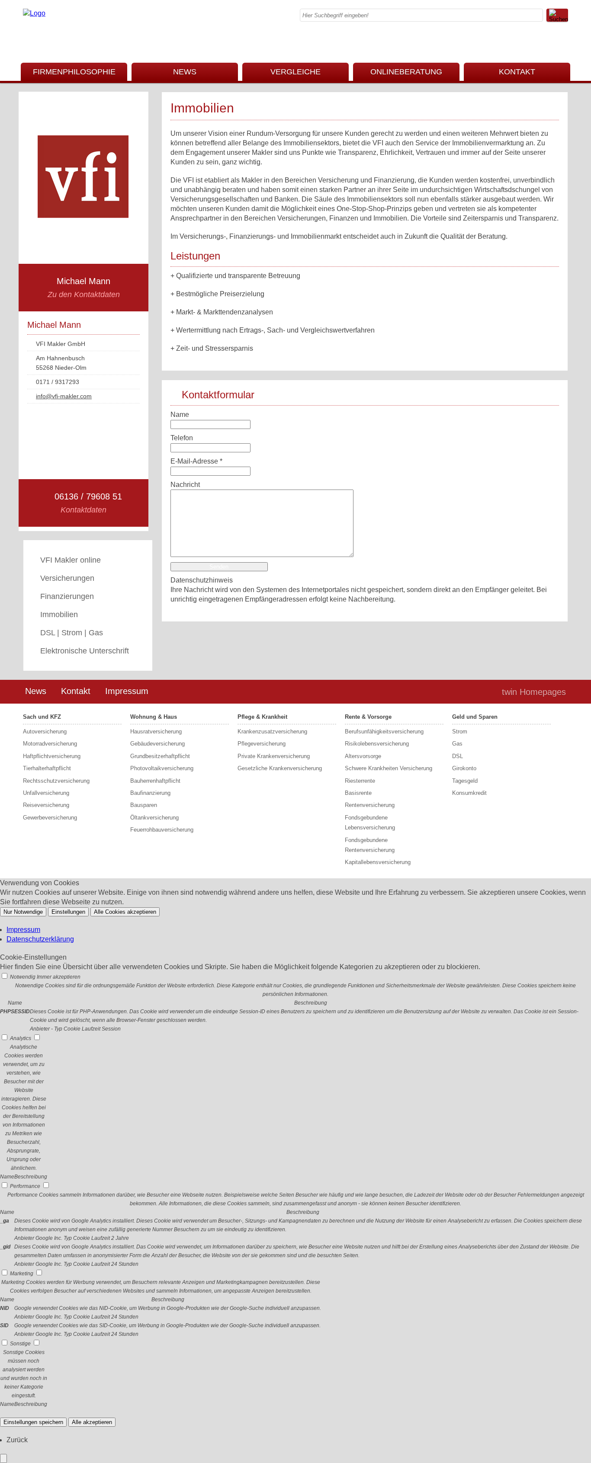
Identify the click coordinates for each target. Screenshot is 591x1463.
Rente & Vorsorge (368, 717)
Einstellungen (68, 912)
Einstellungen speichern (33, 1422)
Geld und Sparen (475, 717)
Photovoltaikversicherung (161, 768)
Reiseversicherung (46, 805)
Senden (218, 566)
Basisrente (358, 793)
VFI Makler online (70, 560)
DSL (457, 756)
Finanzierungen (67, 596)
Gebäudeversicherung (157, 743)
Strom (459, 731)
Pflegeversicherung (262, 743)
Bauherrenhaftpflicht (155, 781)
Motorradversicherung (50, 743)
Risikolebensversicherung (377, 743)
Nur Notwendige (23, 912)
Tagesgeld (465, 781)
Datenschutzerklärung (40, 939)
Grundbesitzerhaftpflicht (160, 756)
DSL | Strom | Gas (71, 632)
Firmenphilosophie (74, 71)
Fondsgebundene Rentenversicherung (370, 845)
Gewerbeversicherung (50, 817)
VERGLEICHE (295, 71)
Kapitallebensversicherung (378, 862)
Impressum (126, 691)
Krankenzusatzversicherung (272, 731)
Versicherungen (67, 578)
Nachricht (185, 484)
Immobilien (59, 614)
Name (179, 414)
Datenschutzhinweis (201, 580)
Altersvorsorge (363, 756)
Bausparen (143, 805)
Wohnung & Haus (153, 717)
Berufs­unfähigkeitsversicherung (384, 731)
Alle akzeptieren (92, 1422)
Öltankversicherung (154, 817)
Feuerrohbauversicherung (161, 829)
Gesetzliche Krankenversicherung (280, 768)
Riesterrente (360, 781)
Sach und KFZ (42, 717)
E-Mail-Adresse (196, 461)
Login (476, 692)
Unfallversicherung (46, 793)
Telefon (181, 438)
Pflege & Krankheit (262, 717)
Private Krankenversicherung (274, 756)
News (35, 691)
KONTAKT (517, 71)
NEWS (184, 71)
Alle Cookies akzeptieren (125, 912)
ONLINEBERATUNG (406, 71)
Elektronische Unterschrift (84, 651)
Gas (457, 743)
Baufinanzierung (150, 793)
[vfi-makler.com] (34, 13)
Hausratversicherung (156, 731)
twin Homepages (534, 692)
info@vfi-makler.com (64, 396)
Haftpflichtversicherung (51, 756)
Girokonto (464, 768)
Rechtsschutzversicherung (56, 781)
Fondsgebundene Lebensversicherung (370, 822)
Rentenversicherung (370, 805)
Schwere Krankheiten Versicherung (388, 768)
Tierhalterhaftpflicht (47, 768)
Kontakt (75, 691)
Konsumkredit (469, 793)
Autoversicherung (45, 731)
